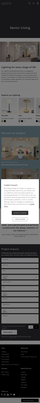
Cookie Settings (20, 219)
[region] (20, 201)
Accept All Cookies (20, 213)
